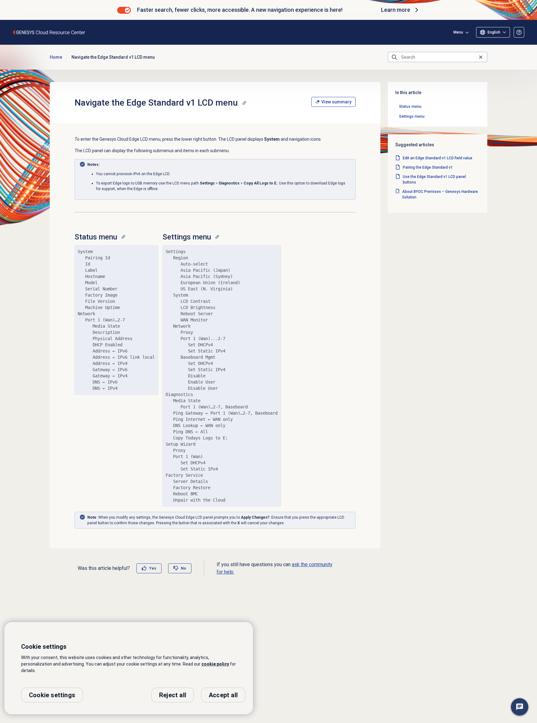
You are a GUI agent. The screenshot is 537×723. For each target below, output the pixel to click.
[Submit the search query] (394, 57)
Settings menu (412, 116)
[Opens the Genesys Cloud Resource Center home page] (49, 32)
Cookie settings (52, 695)
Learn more (395, 10)
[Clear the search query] (480, 57)
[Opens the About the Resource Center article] (519, 32)
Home (56, 57)
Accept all (223, 695)
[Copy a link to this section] (244, 103)
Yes (152, 568)
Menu (458, 32)
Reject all (172, 695)
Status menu (410, 106)
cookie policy (215, 664)
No (183, 568)
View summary (336, 101)
